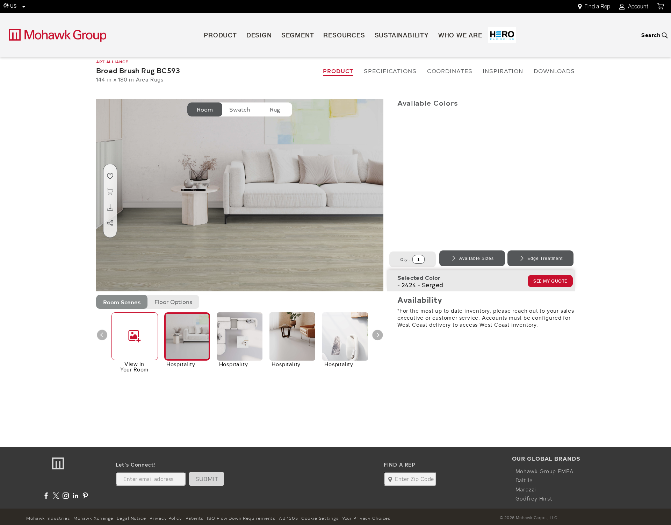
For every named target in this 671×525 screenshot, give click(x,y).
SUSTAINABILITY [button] (402, 36)
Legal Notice (131, 518)
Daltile (524, 480)
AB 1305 (288, 518)
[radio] (204, 109)
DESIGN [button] (259, 36)
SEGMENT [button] (297, 36)
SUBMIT (206, 479)
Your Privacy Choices (366, 518)
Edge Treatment (545, 258)
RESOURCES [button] (344, 36)
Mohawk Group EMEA (544, 471)
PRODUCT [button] (220, 36)
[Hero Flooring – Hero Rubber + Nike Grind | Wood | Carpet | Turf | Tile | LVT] (502, 35)
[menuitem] (598, 7)
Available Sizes (476, 258)
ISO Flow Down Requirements (241, 518)
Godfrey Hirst (534, 498)
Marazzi (525, 489)
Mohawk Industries (48, 518)
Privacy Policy (166, 518)
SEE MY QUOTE (550, 281)
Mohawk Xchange (93, 518)
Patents (194, 518)
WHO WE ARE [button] (460, 36)
